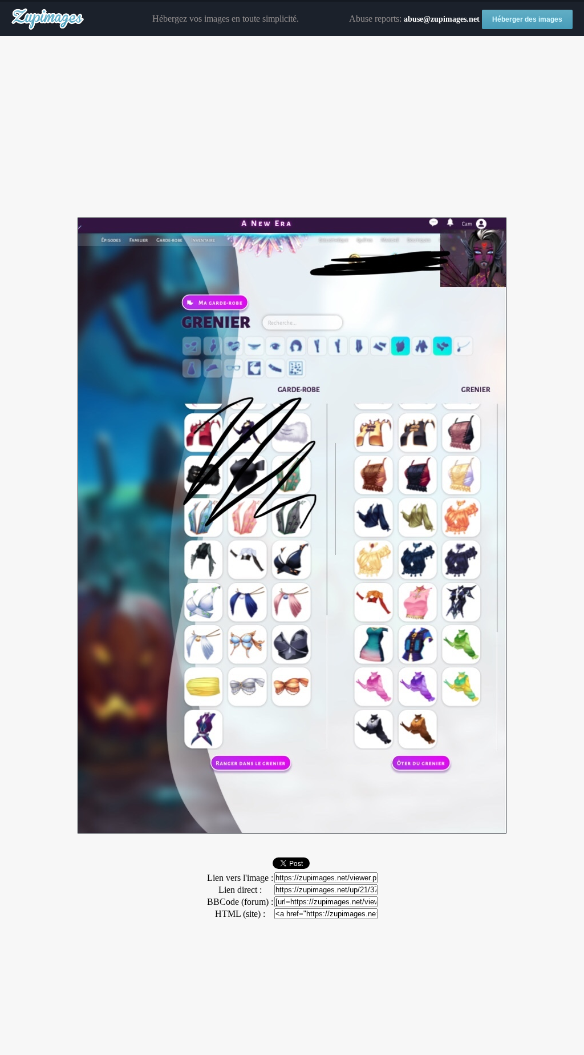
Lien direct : (240, 890)
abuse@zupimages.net (442, 19)
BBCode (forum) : (240, 902)
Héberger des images (527, 19)
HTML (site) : (240, 914)
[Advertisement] (292, 127)
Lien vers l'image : (240, 878)
